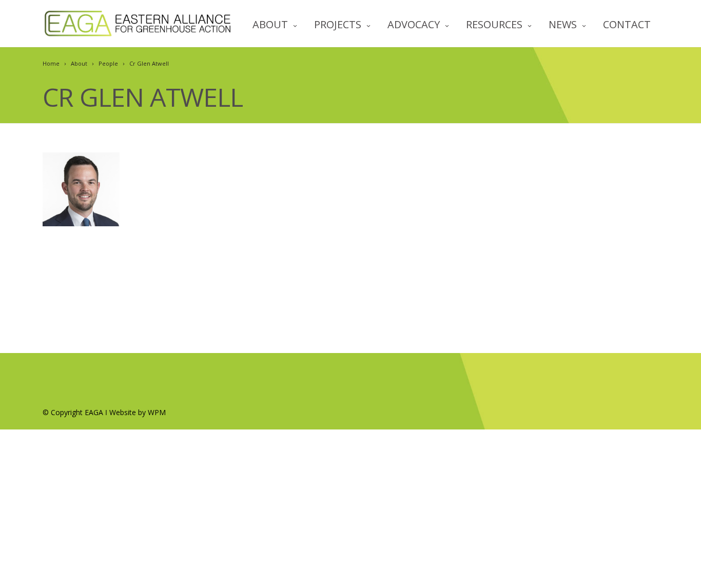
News (563, 24)
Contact (627, 24)
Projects (337, 24)
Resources (494, 24)
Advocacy (413, 24)
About (270, 24)
